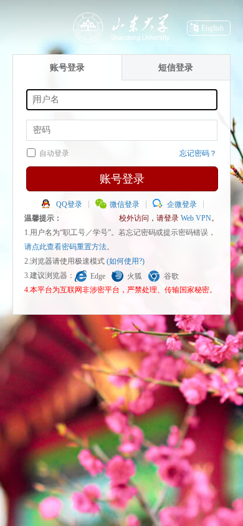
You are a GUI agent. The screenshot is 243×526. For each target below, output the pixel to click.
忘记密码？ (198, 153)
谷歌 (171, 276)
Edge (97, 276)
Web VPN (196, 218)
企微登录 (182, 204)
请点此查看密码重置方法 (65, 246)
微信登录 (125, 204)
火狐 (134, 276)
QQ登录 (69, 204)
